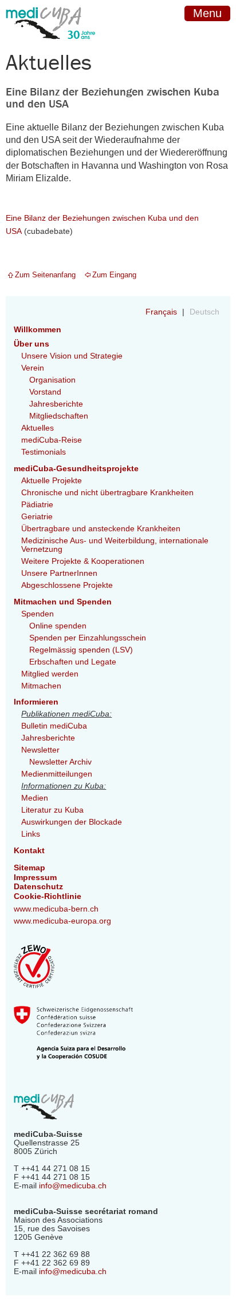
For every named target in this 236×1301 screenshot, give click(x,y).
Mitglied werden (49, 674)
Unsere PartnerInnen (59, 573)
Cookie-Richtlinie (47, 896)
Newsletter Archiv (60, 762)
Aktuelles (37, 428)
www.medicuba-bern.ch (56, 909)
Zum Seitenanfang (45, 274)
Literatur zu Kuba (52, 810)
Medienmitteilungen (56, 774)
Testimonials (43, 452)
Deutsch (204, 312)
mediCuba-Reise (51, 440)
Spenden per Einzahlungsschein (87, 638)
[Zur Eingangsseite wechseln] (51, 47)
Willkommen (37, 329)
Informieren (36, 702)
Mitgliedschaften (58, 416)
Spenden (37, 614)
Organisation (52, 380)
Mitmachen (41, 686)
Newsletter (40, 750)
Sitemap (29, 868)
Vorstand (45, 392)
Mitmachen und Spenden (63, 602)
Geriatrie (37, 516)
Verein (32, 368)
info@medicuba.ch (73, 1185)
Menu (207, 13)
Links (30, 834)
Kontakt (29, 850)
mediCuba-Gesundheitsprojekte (76, 468)
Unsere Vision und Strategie (72, 356)
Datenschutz (38, 886)
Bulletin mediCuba (54, 726)
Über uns (31, 344)
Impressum (35, 877)
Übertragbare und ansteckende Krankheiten (100, 528)
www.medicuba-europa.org (62, 921)
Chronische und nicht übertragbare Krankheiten (107, 492)
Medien (34, 798)
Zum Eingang (114, 274)
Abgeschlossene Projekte (67, 585)
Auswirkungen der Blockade (71, 822)
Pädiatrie (37, 504)
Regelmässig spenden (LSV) (81, 650)
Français (162, 312)
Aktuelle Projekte (51, 480)
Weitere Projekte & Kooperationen (82, 561)
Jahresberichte (56, 404)
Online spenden (57, 626)
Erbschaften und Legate (72, 662)
